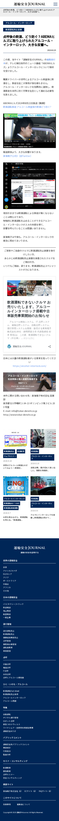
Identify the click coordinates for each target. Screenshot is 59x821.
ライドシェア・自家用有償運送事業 (18, 727)
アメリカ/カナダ (10, 570)
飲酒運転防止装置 (14, 29)
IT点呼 (5, 671)
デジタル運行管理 (10, 717)
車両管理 (7, 651)
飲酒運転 (34, 451)
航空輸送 (7, 614)
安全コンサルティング (12, 778)
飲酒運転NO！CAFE (11, 503)
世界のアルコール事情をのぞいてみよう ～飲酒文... (15, 466)
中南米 (6, 584)
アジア (6, 577)
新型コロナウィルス (11, 724)
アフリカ (7, 587)
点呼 (5, 657)
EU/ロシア (7, 574)
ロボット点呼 (8, 721)
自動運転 (7, 714)
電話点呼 (7, 667)
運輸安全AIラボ (9, 731)
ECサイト (29, 791)
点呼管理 (7, 641)
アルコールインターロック (14, 498)
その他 (6, 591)
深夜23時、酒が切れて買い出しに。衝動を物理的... (43, 468)
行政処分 (7, 751)
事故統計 (7, 747)
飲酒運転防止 (9, 451)
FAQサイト (43, 791)
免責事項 (7, 804)
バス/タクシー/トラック (13, 604)
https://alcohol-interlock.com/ (29, 365)
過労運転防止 (8, 631)
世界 (5, 567)
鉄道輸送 (7, 607)
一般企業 (7, 617)
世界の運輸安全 (10, 560)
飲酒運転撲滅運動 (11, 508)
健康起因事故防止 (10, 637)
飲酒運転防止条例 (10, 694)
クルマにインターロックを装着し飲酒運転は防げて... (43, 516)
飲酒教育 (20, 451)
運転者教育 (8, 647)
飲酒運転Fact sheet (11, 691)
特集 (5, 707)
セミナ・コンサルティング (15, 760)
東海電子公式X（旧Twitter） (18, 155)
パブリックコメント (12, 737)
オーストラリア (9, 580)
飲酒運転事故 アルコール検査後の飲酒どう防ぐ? (27, 106)
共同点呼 (7, 674)
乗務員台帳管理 (9, 644)
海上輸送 (7, 610)
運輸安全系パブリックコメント (16, 744)
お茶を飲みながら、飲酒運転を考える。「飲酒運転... (15, 518)
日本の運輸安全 (10, 597)
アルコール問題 (9, 701)
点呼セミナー (8, 774)
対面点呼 (7, 664)
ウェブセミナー (10, 456)
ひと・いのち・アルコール (15, 684)
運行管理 (7, 624)
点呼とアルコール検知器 (13, 677)
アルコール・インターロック (19, 22)
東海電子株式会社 (10, 791)
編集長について (23, 804)
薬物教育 (7, 771)
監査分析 (7, 754)
